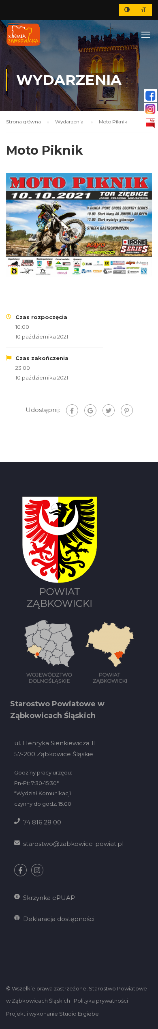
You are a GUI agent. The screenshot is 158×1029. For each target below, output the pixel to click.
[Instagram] (37, 870)
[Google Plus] (90, 410)
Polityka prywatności (101, 1000)
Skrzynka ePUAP (49, 898)
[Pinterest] (127, 410)
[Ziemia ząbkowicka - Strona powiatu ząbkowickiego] (23, 34)
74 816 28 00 (42, 822)
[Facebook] (72, 410)
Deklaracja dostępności (58, 919)
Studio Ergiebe (79, 1013)
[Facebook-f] (20, 870)
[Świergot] (108, 410)
